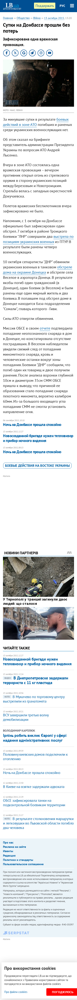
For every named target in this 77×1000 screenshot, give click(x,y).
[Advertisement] (38, 507)
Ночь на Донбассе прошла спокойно (32, 424)
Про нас (8, 842)
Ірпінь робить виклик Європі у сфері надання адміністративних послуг (34, 738)
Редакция (9, 855)
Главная (8, 18)
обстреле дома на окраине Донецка (37, 270)
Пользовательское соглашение (23, 864)
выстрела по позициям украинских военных (38, 239)
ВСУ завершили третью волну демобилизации (26, 717)
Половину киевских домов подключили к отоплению (35, 756)
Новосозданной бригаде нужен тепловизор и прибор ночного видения (38, 438)
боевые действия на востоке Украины (37, 465)
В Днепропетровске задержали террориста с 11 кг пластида (35, 680)
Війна (37, 18)
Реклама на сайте (14, 847)
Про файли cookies (15, 992)
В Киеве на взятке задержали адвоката (33, 786)
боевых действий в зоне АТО (36, 122)
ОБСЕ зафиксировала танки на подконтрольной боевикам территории (34, 802)
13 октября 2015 (54, 18)
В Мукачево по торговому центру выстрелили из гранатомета (33, 699)
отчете (45, 328)
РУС (62, 6)
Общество (23, 18)
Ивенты (8, 851)
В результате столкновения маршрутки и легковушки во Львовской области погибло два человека (38, 823)
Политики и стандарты (18, 860)
